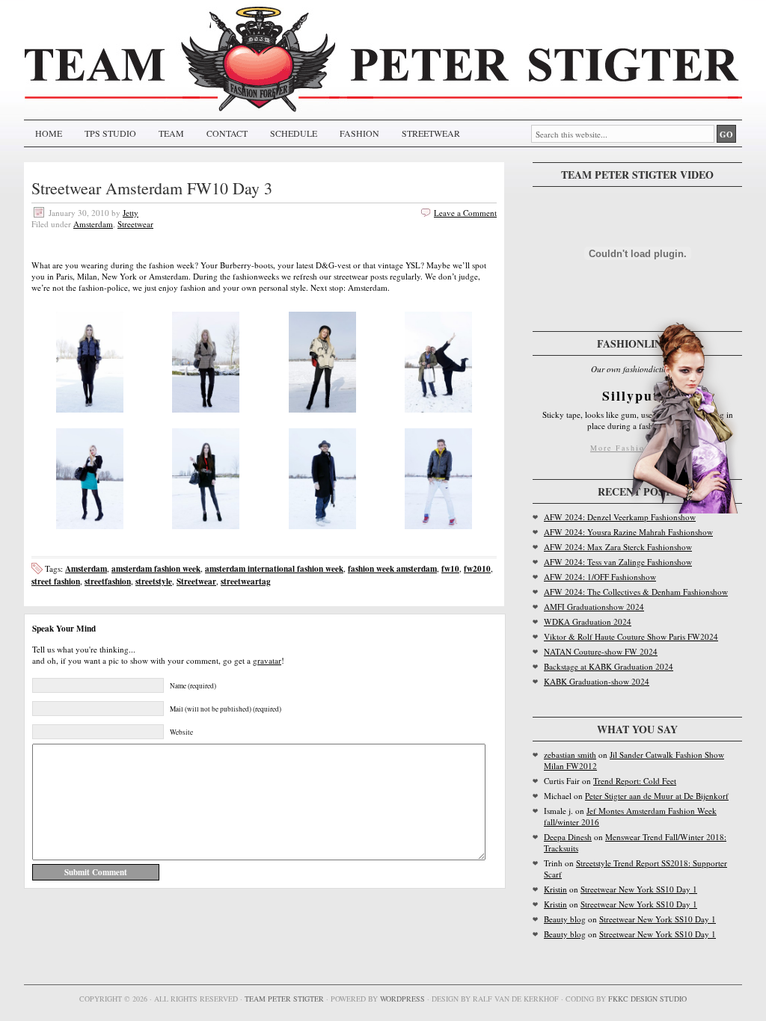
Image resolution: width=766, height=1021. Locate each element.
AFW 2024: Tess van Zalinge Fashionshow (618, 561)
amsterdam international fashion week (274, 568)
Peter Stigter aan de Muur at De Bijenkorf (657, 795)
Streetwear (135, 223)
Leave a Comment (465, 212)
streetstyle (153, 581)
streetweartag (246, 581)
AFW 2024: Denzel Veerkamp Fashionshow (620, 516)
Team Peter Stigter (284, 998)
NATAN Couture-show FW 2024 (601, 651)
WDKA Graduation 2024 (587, 621)
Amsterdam (93, 223)
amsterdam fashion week (155, 568)
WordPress (402, 998)
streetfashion (108, 581)
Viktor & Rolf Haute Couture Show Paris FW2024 (631, 636)
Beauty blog (565, 919)
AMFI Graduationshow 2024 (594, 606)
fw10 (450, 568)
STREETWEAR (431, 133)
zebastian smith (570, 754)
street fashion (55, 581)
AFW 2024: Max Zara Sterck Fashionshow (618, 546)
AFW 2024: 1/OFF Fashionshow (600, 576)
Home (48, 133)
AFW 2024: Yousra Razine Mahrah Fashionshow (628, 531)
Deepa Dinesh (568, 836)
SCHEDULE (293, 133)
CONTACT (227, 133)
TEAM (171, 133)
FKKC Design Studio (647, 998)
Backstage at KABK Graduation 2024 (608, 666)
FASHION (359, 133)
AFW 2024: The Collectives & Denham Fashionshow (636, 591)
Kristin (555, 889)
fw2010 (477, 568)
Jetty (130, 212)
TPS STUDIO (110, 133)
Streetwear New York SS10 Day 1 (638, 889)
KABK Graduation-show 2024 (596, 681)
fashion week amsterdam (392, 568)
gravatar (267, 660)
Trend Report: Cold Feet (634, 780)
